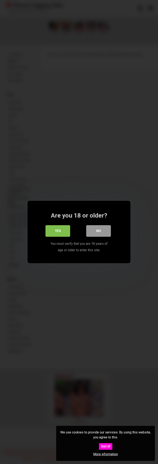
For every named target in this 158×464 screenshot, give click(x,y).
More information (105, 454)
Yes (58, 231)
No (98, 231)
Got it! (105, 446)
